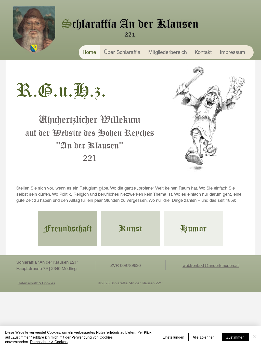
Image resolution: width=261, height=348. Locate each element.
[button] (122, 52)
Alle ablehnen (204, 337)
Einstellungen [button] (173, 337)
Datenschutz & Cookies (49, 341)
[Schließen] (255, 337)
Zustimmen (235, 337)
